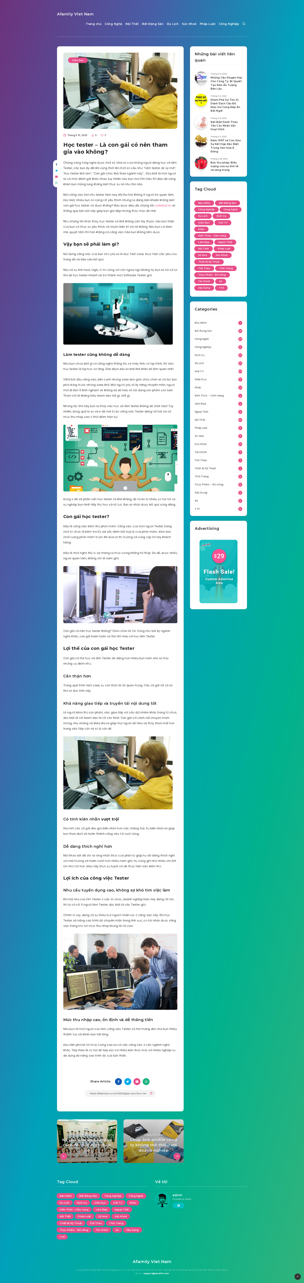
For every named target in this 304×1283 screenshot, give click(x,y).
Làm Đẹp (203, 242)
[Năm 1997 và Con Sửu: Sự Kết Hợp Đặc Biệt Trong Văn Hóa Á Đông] (201, 140)
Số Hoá (202, 255)
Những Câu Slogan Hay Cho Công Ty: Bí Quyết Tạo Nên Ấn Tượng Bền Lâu (226, 83)
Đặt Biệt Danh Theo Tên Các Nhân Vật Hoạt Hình (224, 126)
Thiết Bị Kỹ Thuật (209, 261)
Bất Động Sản (152, 24)
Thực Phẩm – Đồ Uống (209, 484)
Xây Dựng (204, 287)
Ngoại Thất (225, 242)
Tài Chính (204, 281)
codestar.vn (163, 205)
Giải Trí (222, 222)
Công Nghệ (113, 24)
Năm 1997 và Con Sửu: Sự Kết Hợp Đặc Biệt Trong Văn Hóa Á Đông (226, 146)
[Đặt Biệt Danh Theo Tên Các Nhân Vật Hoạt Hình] (201, 122)
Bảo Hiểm (204, 203)
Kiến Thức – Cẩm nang (209, 395)
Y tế (221, 287)
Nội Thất (132, 24)
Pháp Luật (208, 24)
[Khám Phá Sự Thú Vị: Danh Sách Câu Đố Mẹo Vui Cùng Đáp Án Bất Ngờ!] (201, 100)
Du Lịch (173, 24)
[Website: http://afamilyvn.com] (178, 1205)
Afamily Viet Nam (75, 14)
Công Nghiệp (229, 24)
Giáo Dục (78, 60)
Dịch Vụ (221, 216)
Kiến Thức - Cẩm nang (212, 235)
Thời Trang (226, 268)
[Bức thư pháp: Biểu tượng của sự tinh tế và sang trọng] (201, 163)
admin (177, 1195)
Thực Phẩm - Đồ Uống (212, 274)
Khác (201, 229)
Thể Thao (204, 268)
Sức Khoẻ (189, 24)
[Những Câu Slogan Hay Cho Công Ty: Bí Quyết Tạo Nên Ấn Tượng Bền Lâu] (201, 78)
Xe (220, 281)
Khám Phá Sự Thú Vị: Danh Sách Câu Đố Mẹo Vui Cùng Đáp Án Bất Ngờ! (225, 105)
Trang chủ (94, 24)
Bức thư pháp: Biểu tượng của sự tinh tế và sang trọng (224, 166)
